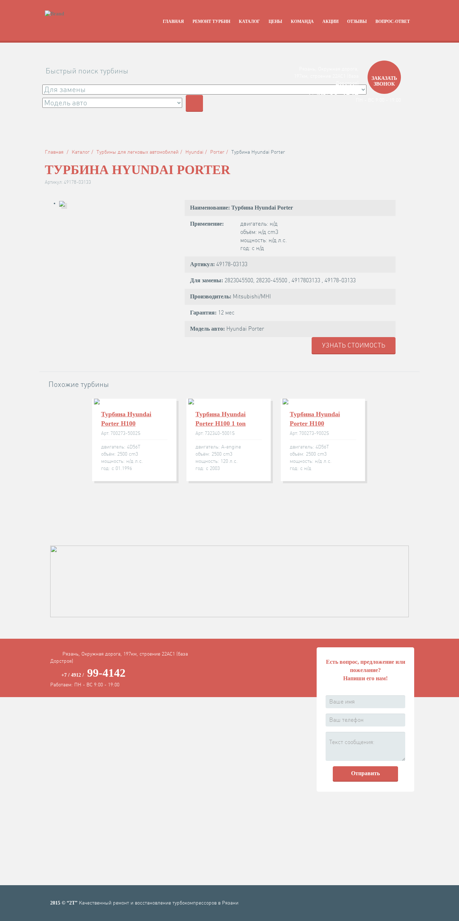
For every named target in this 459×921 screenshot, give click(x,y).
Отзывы (357, 21)
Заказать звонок (384, 81)
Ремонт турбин (211, 21)
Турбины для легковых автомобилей (137, 152)
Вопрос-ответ (392, 21)
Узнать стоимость (353, 345)
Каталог (249, 21)
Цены (275, 21)
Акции (330, 21)
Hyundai (194, 152)
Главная (173, 21)
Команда (302, 21)
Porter (217, 152)
